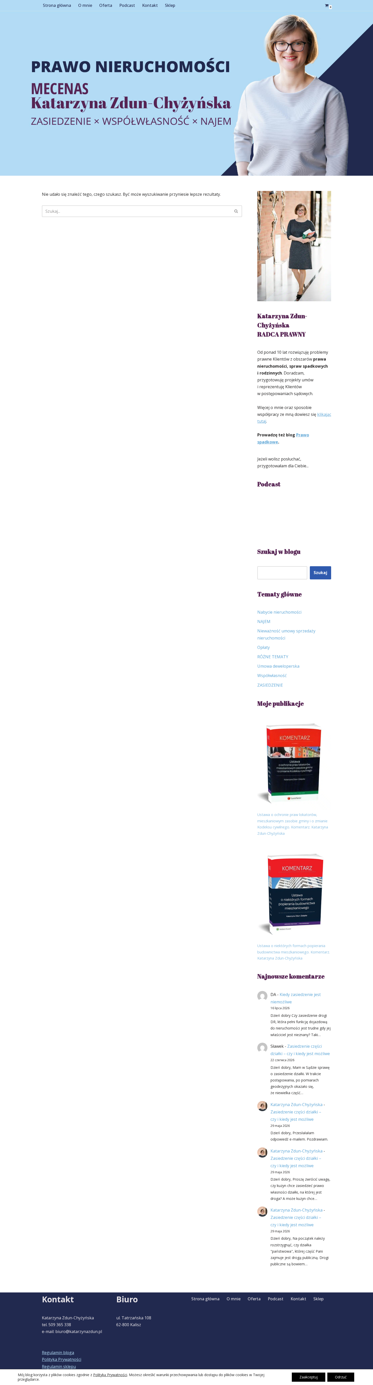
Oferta (105, 5)
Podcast (127, 5)
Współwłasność (272, 675)
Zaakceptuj (308, 1377)
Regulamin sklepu (59, 1366)
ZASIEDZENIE (270, 685)
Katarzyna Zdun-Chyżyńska (296, 1104)
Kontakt (150, 5)
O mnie (85, 5)
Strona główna (57, 5)
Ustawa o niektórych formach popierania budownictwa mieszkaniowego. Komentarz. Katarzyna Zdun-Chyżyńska (293, 952)
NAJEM (263, 621)
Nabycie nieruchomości (279, 612)
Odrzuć (341, 1377)
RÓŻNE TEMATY (272, 657)
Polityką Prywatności (110, 1374)
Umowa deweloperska (278, 666)
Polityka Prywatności (61, 1359)
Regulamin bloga (58, 1352)
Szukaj (320, 572)
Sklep (170, 5)
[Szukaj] (236, 211)
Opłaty (263, 647)
